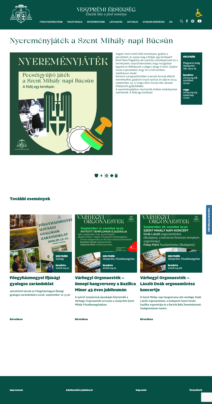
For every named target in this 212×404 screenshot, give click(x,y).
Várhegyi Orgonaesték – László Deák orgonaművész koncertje (167, 284)
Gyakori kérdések (154, 22)
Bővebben (16, 319)
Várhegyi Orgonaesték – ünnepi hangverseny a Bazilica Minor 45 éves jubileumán (105, 284)
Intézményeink (96, 22)
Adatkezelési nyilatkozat (79, 390)
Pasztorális (74, 22)
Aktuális (132, 22)
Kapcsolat (141, 390)
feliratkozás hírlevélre (209, 220)
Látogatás (116, 22)
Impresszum (16, 390)
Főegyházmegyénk (51, 22)
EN (170, 22)
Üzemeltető (195, 390)
